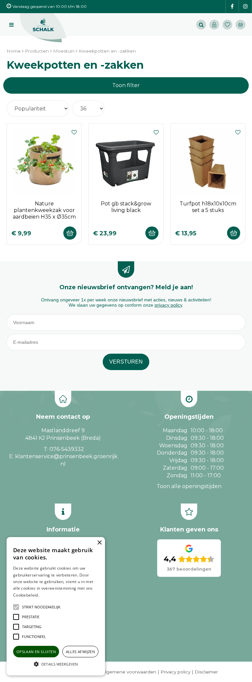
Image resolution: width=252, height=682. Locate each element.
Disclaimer (206, 671)
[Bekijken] (240, 25)
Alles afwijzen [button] (80, 651)
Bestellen (69, 233)
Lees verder (50, 595)
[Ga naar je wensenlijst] (229, 25)
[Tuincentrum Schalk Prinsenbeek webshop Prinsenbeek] (43, 28)
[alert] (56, 606)
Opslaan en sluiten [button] (36, 651)
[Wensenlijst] (227, 25)
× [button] (99, 542)
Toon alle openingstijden (189, 486)
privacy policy (168, 305)
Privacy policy (175, 671)
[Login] (214, 25)
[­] (232, 7)
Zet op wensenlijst (74, 131)
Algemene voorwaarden (129, 671)
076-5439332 (67, 449)
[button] (41, 607)
